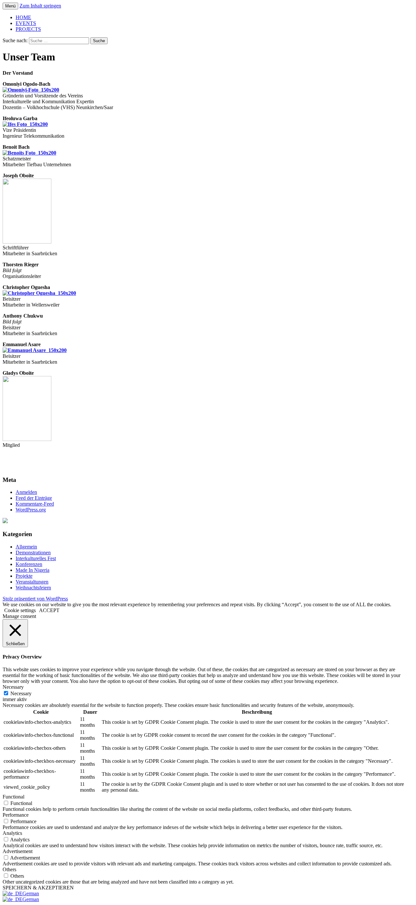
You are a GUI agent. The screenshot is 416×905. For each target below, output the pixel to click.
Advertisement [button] (17, 851)
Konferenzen (29, 564)
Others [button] (9, 869)
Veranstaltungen (32, 581)
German (30, 893)
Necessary (21, 693)
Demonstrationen (33, 552)
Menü (10, 6)
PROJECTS (28, 29)
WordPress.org (31, 509)
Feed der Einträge (34, 498)
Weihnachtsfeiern (33, 587)
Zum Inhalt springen (40, 5)
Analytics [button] (12, 833)
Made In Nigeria (32, 570)
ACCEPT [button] (49, 610)
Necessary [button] (13, 687)
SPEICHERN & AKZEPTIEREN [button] (38, 887)
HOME (23, 17)
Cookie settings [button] (20, 610)
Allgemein (26, 546)
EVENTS (26, 23)
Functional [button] (13, 796)
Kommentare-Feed (35, 504)
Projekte (24, 576)
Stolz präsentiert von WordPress (35, 598)
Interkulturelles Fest (36, 558)
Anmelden (26, 492)
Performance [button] (16, 815)
